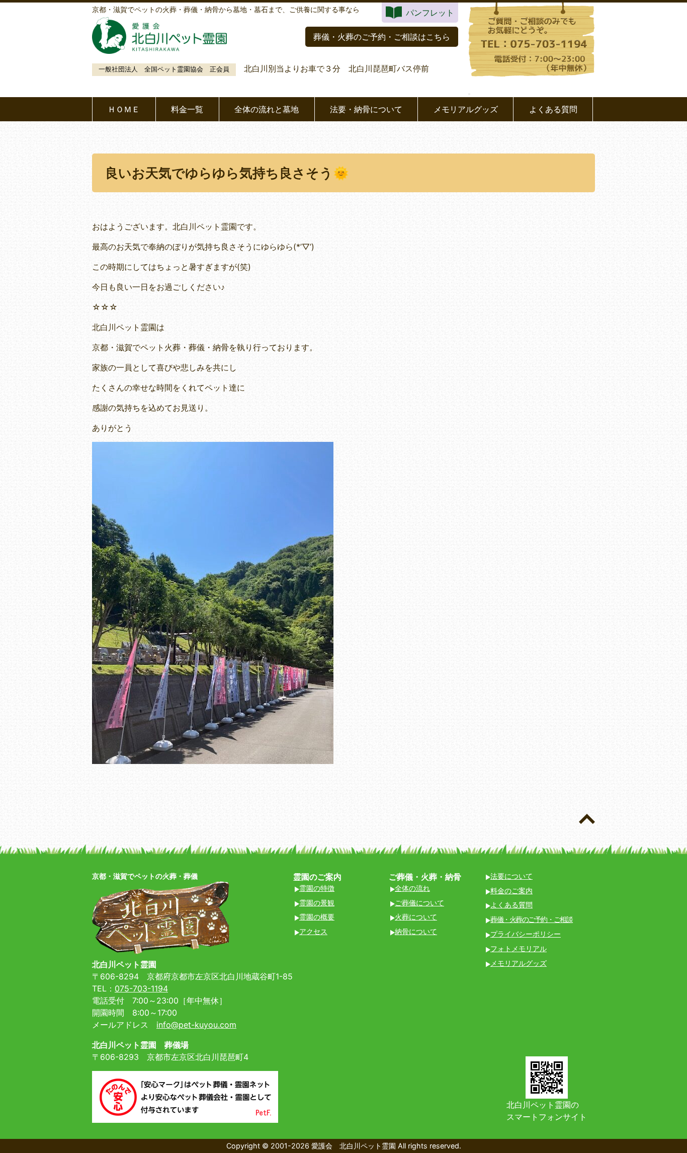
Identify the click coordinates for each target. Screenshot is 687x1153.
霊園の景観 (316, 902)
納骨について (416, 931)
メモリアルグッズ (466, 109)
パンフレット (430, 13)
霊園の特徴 (316, 888)
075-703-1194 (141, 988)
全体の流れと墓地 (266, 109)
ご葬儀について (419, 902)
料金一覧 (187, 109)
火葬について (416, 916)
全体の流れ (412, 888)
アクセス (313, 931)
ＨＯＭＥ (124, 109)
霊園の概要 (316, 916)
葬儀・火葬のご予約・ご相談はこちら (381, 37)
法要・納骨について (366, 109)
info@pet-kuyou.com (196, 1025)
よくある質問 (553, 109)
